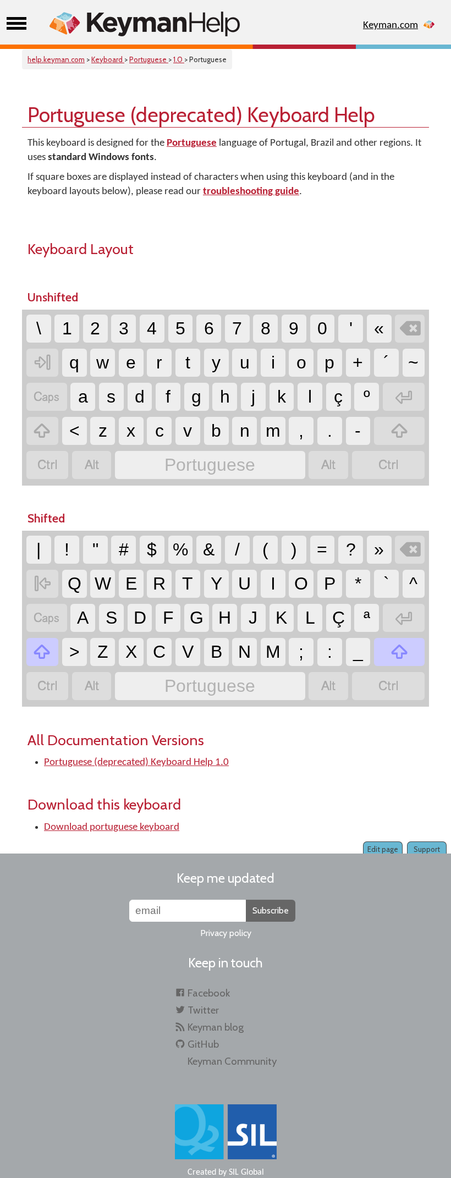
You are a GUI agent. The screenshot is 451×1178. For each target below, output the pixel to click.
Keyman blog (216, 1027)
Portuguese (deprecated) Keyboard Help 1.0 (136, 762)
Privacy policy (225, 933)
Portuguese (148, 59)
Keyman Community (232, 1061)
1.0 (178, 59)
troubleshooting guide (251, 191)
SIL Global (246, 1172)
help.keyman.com (56, 59)
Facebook (209, 993)
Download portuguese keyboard (111, 827)
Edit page (382, 849)
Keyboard (107, 59)
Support (427, 849)
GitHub (203, 1044)
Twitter (203, 1010)
